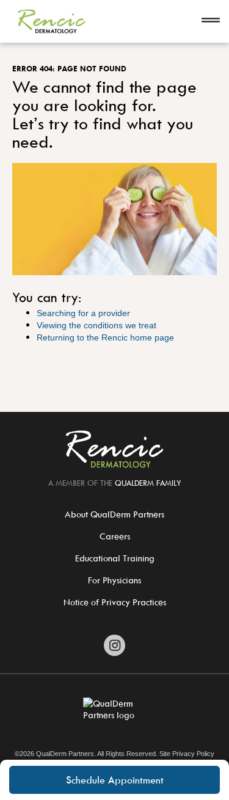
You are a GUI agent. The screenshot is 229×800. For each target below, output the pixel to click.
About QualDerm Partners (114, 514)
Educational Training (114, 558)
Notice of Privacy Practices (115, 602)
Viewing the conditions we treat (96, 325)
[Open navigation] (211, 21)
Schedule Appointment (115, 780)
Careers (115, 536)
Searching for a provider (83, 313)
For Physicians (114, 580)
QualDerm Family (148, 483)
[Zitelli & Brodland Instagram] (114, 645)
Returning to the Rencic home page (105, 337)
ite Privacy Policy (189, 754)
